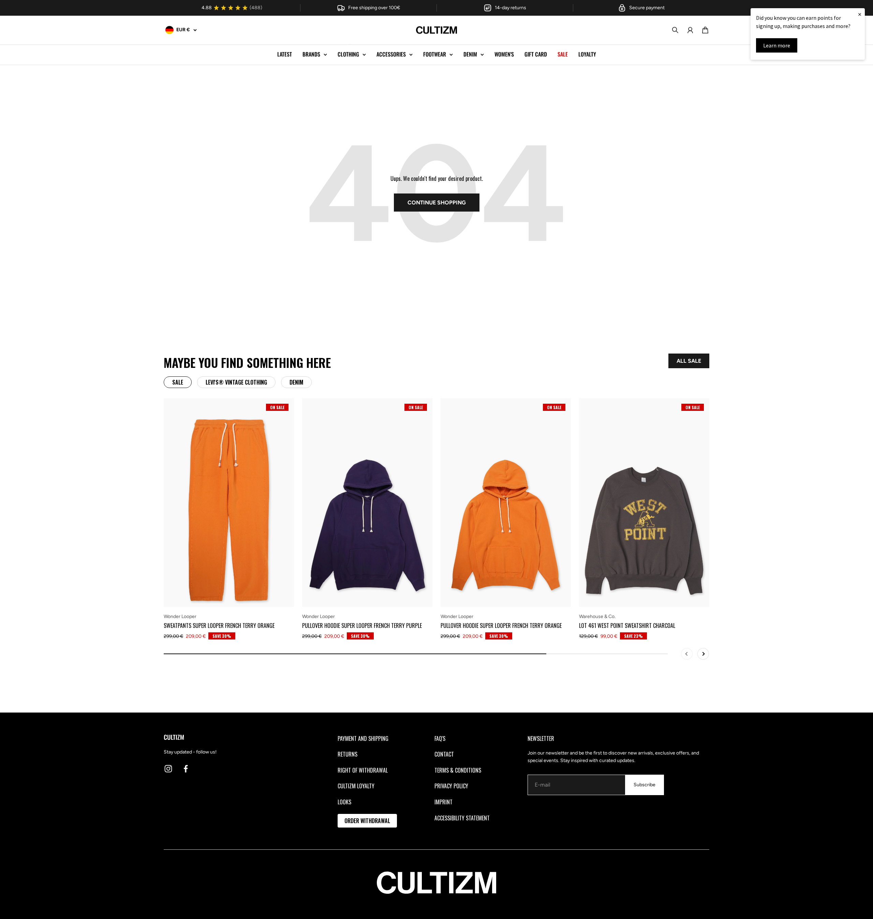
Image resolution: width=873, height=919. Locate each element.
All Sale (689, 361)
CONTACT (444, 754)
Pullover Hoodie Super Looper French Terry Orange (501, 625)
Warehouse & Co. (597, 616)
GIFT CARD (535, 54)
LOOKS (344, 802)
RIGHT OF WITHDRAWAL (363, 770)
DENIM (470, 54)
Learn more (776, 45)
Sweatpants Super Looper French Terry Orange (219, 625)
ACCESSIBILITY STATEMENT (462, 818)
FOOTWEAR (434, 54)
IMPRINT (443, 802)
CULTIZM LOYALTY (356, 786)
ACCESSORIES (391, 54)
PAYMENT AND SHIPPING (363, 738)
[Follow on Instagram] (168, 768)
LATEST (284, 54)
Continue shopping (437, 202)
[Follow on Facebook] (185, 768)
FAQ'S (439, 738)
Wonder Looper (180, 616)
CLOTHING (348, 54)
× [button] (859, 14)
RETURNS (347, 754)
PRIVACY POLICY (451, 786)
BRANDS (311, 54)
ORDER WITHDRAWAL (367, 821)
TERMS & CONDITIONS (457, 770)
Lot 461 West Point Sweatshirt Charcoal (627, 625)
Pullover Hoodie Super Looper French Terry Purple (362, 625)
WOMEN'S (504, 54)
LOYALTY (587, 54)
